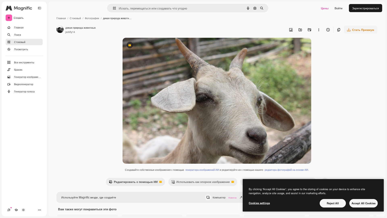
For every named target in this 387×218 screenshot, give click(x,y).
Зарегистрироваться (365, 8)
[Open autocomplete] (112, 8)
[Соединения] (9, 210)
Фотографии (92, 18)
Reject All (333, 203)
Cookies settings (259, 203)
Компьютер (225, 197)
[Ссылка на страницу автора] (60, 30)
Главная (61, 18)
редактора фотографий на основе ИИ (286, 169)
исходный (149, 45)
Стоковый (75, 18)
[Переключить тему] (23, 210)
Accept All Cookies (364, 203)
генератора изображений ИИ (202, 169)
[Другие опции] (319, 30)
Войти (338, 8)
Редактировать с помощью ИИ (133, 183)
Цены (325, 8)
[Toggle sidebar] (39, 8)
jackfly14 (70, 32)
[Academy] (16, 210)
